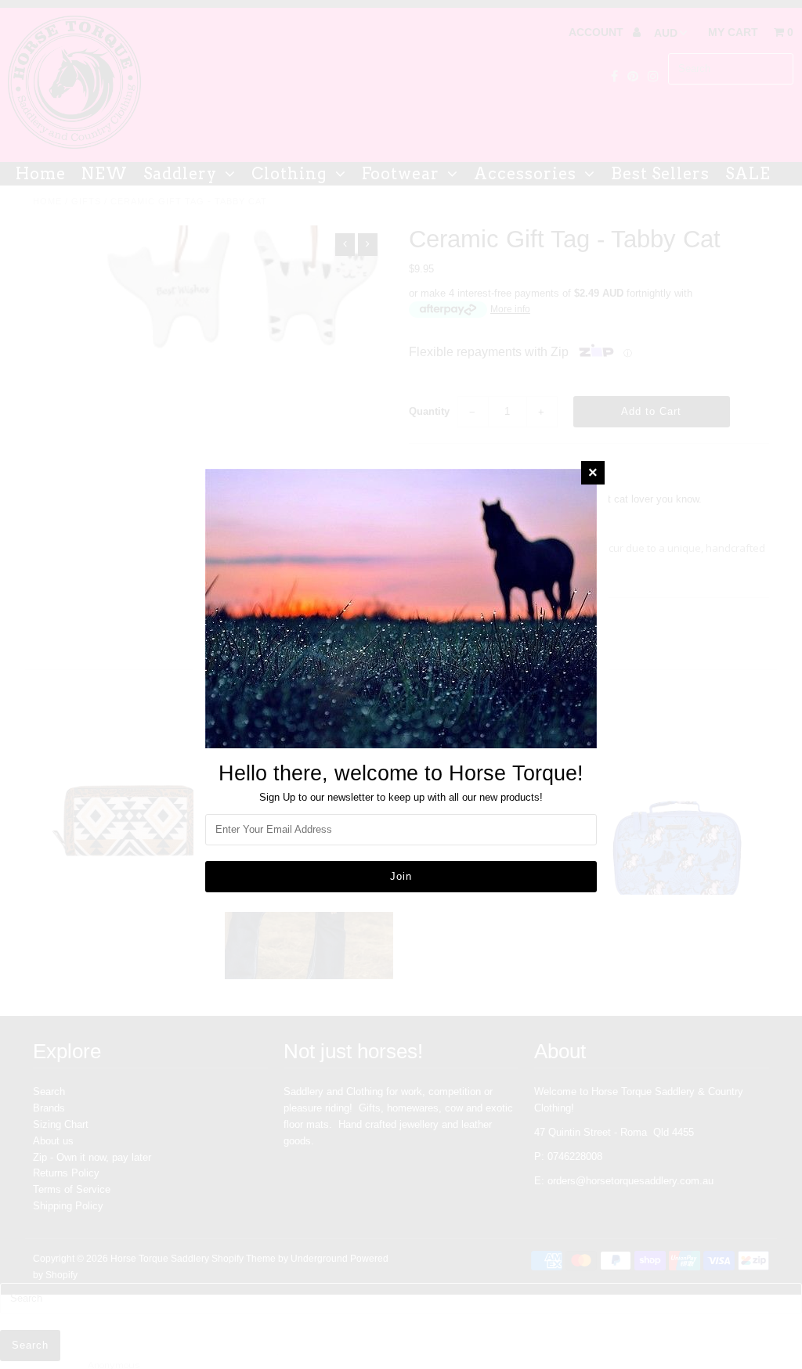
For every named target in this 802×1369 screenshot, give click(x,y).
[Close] (593, 473)
